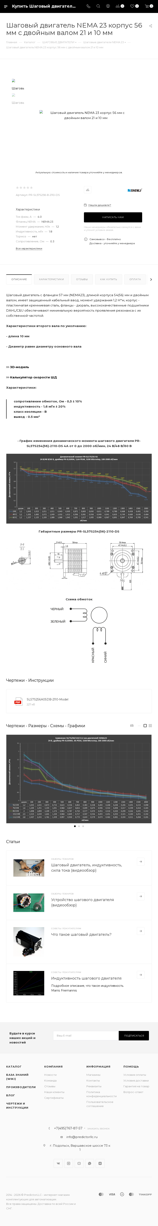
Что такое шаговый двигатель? (81, 934)
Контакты (93, 1080)
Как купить (108, 279)
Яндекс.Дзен (100, 1163)
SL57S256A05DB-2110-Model (47, 699)
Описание (19, 279)
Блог (10, 1095)
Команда (50, 1080)
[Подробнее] (141, 861)
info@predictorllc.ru (82, 1137)
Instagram (68, 1163)
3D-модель (19, 367)
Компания (53, 1066)
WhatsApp (89, 1163)
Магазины (93, 1074)
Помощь (131, 1066)
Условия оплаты (134, 1074)
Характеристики (51, 279)
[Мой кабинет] (108, 6)
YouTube (79, 1163)
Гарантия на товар (136, 1086)
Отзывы (82, 279)
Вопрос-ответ (133, 1092)
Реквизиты (93, 1086)
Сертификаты (54, 1097)
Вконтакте (58, 1163)
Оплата (135, 279)
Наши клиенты (54, 1092)
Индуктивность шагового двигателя (86, 978)
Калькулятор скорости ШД (33, 377)
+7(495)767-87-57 (68, 1128)
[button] (75, 826)
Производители (21, 1087)
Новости (50, 1074)
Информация (98, 1066)
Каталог (14, 1066)
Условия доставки (136, 1080)
